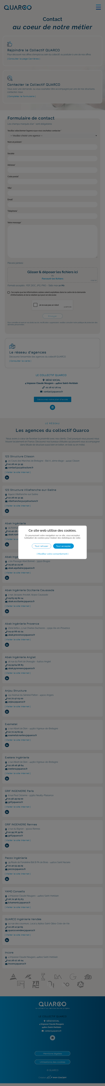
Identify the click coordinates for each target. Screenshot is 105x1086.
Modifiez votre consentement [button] (52, 554)
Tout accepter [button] (63, 546)
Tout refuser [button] (41, 546)
